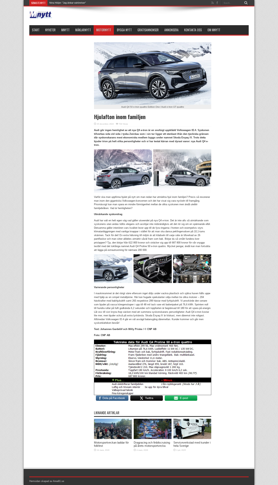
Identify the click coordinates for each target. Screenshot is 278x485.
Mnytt (65, 30)
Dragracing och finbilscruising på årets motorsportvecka (152, 444)
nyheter (50, 30)
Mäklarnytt (83, 30)
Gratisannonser (148, 30)
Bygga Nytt (124, 30)
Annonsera (171, 30)
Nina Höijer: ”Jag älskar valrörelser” (67, 3)
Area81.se (58, 481)
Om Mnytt (213, 30)
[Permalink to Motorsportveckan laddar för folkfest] (113, 438)
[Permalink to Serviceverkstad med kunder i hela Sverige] (192, 438)
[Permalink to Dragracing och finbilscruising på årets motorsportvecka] (153, 438)
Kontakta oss (193, 30)
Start (36, 30)
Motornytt (103, 30)
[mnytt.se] (40, 15)
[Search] (246, 3)
